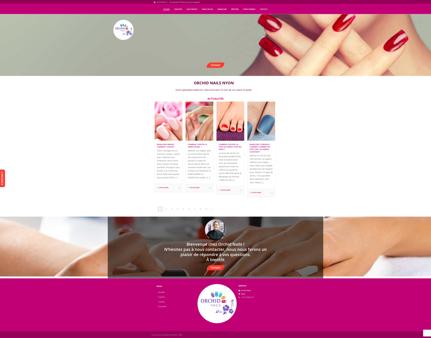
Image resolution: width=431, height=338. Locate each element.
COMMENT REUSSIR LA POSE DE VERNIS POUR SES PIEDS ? (230, 146)
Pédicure (235, 9)
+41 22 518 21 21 (162, 2)
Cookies (162, 302)
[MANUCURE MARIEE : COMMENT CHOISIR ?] (168, 121)
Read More (162, 188)
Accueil (166, 9)
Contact (264, 9)
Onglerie (178, 9)
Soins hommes (249, 9)
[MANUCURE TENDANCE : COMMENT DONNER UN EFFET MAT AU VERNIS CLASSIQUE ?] (261, 121)
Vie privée (162, 306)
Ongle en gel (207, 9)
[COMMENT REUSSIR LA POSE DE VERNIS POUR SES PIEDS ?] (230, 121)
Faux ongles (192, 9)
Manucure (222, 9)
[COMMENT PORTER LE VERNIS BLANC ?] (199, 121)
